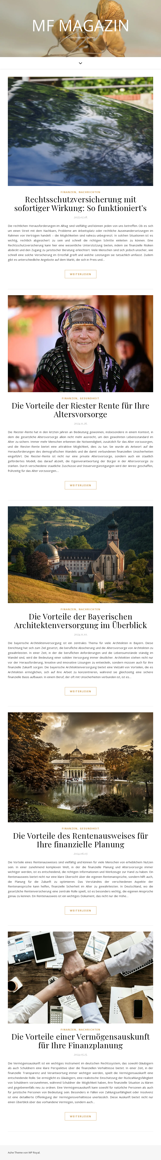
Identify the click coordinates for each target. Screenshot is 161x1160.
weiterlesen (80, 274)
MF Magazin (81, 25)
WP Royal (34, 1152)
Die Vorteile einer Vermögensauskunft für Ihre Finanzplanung (80, 1040)
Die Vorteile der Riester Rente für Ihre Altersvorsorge (81, 409)
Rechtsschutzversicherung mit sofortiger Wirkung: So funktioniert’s (80, 203)
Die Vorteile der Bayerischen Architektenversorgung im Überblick (80, 620)
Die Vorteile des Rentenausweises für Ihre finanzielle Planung (80, 839)
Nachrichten (90, 192)
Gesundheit (89, 398)
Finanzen (68, 192)
